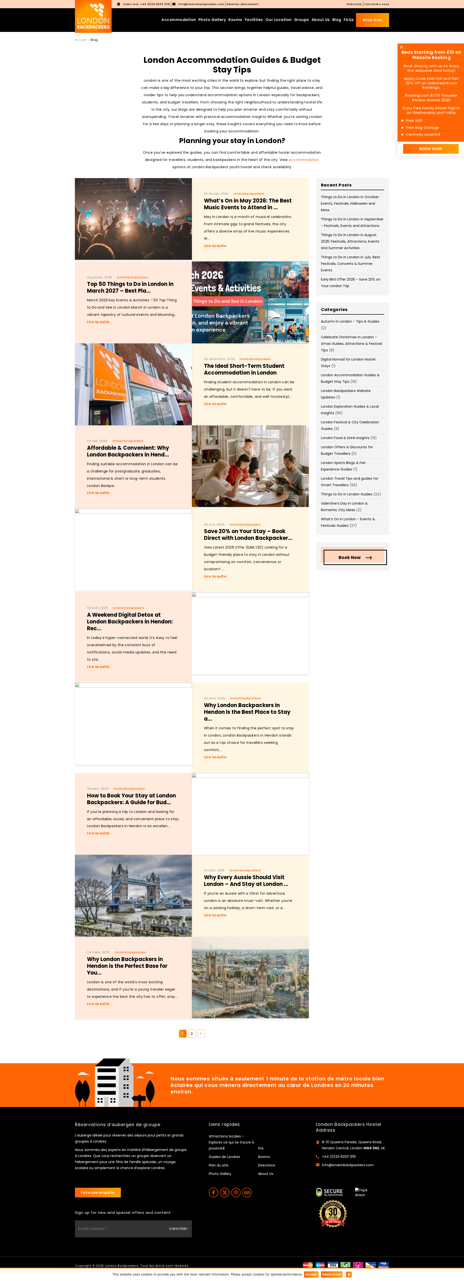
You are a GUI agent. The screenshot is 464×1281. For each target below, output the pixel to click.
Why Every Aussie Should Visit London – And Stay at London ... (246, 881)
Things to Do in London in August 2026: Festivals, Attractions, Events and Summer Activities (350, 241)
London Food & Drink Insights (345, 437)
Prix (261, 1148)
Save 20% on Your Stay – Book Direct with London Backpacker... (248, 535)
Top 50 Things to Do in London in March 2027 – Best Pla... (130, 287)
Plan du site (218, 1165)
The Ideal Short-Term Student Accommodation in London (244, 369)
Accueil (81, 40)
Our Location (279, 19)
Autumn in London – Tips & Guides (350, 321)
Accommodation (178, 19)
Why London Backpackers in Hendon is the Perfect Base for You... (127, 966)
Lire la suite (215, 245)
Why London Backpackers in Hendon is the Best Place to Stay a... (247, 712)
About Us (321, 19)
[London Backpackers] (93, 16)
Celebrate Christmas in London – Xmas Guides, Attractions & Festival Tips (351, 344)
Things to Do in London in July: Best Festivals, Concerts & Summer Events (350, 264)
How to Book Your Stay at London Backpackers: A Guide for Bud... (131, 799)
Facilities (254, 19)
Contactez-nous (376, 4)
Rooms (235, 19)
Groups (301, 19)
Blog (336, 19)
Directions (354, 4)
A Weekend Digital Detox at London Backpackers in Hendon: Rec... (130, 621)
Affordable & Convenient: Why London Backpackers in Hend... (128, 451)
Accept (311, 1274)
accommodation (304, 159)
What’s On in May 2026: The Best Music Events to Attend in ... (248, 204)
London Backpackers (121, 1266)
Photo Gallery (212, 19)
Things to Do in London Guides (346, 494)
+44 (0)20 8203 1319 (339, 1156)
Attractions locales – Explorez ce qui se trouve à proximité (231, 1142)
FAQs (349, 19)
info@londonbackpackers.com (348, 1165)
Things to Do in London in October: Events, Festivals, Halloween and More (350, 203)
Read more (331, 1274)
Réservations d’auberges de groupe (117, 1125)
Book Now (372, 19)
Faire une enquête (98, 1192)
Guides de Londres (224, 1156)
